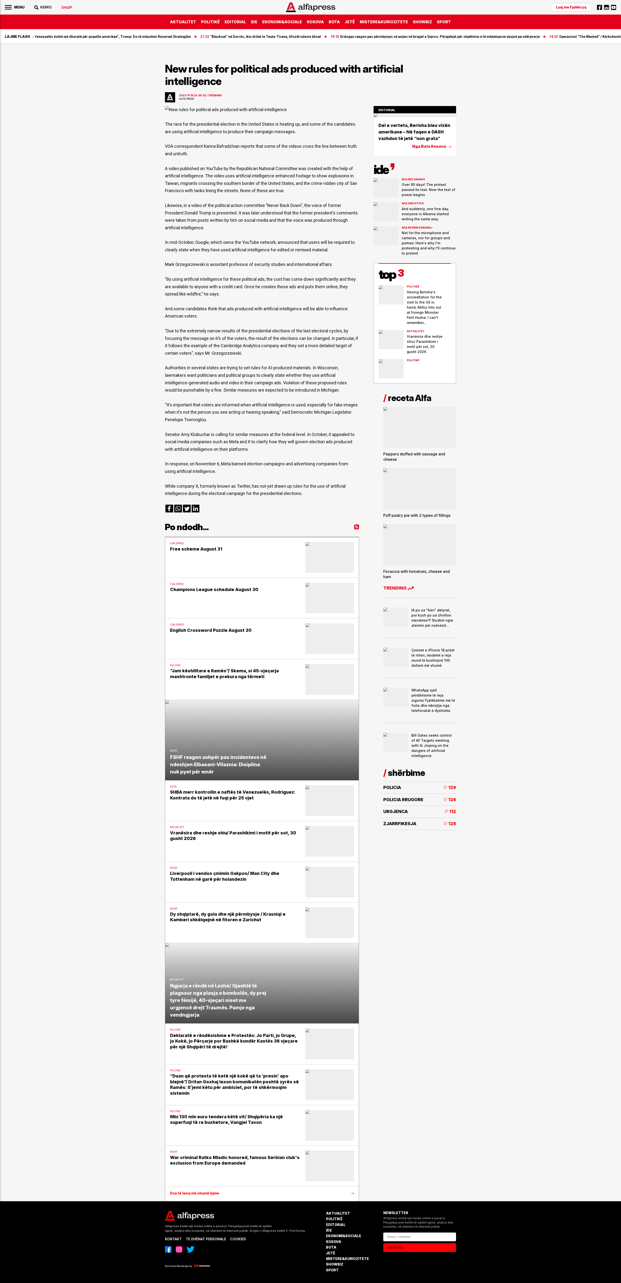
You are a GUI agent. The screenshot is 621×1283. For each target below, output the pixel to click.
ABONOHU (395, 1248)
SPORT (444, 21)
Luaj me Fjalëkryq (571, 7)
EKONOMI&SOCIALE (282, 21)
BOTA (334, 21)
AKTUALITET (183, 21)
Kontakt (173, 1239)
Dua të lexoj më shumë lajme (194, 1193)
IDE (254, 21)
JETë (350, 21)
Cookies (238, 1239)
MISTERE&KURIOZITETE (384, 21)
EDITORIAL (235, 21)
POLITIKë (210, 21)
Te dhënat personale (206, 1239)
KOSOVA (315, 21)
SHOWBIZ (422, 21)
